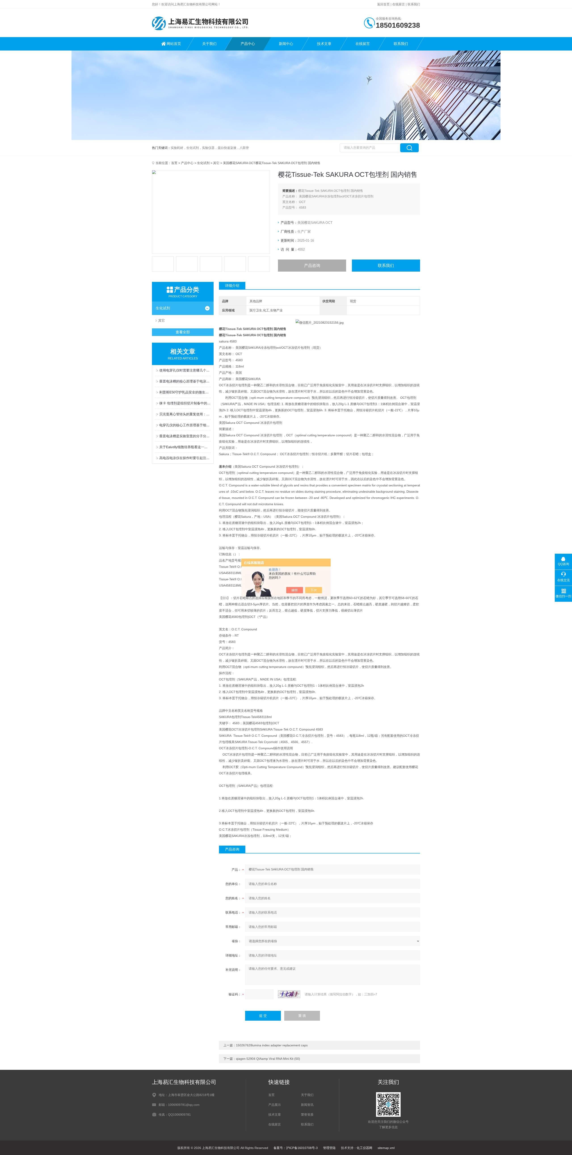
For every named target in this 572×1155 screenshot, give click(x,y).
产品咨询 (312, 265)
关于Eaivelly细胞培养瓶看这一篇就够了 (185, 447)
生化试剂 (203, 163)
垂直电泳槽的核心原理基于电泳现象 (185, 381)
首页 (174, 163)
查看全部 (183, 332)
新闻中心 (286, 44)
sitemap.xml (386, 1148)
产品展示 (274, 1104)
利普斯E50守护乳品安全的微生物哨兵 (185, 392)
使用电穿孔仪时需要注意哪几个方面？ (185, 370)
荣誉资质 (307, 1114)
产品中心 (248, 44)
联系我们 (414, 4)
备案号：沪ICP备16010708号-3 (295, 1148)
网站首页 (174, 44)
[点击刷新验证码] (289, 994)
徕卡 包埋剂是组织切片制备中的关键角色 (185, 403)
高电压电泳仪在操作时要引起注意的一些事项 (185, 458)
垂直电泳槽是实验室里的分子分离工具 (185, 436)
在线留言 (398, 4)
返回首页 (383, 4)
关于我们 (209, 44)
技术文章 (324, 44)
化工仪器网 (364, 1148)
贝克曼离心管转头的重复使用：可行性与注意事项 (185, 414)
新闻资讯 (307, 1104)
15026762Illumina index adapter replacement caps (272, 1045)
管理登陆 (329, 1148)
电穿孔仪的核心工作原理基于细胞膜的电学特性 (185, 425)
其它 (216, 163)
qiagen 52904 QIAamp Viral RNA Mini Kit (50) (268, 1058)
